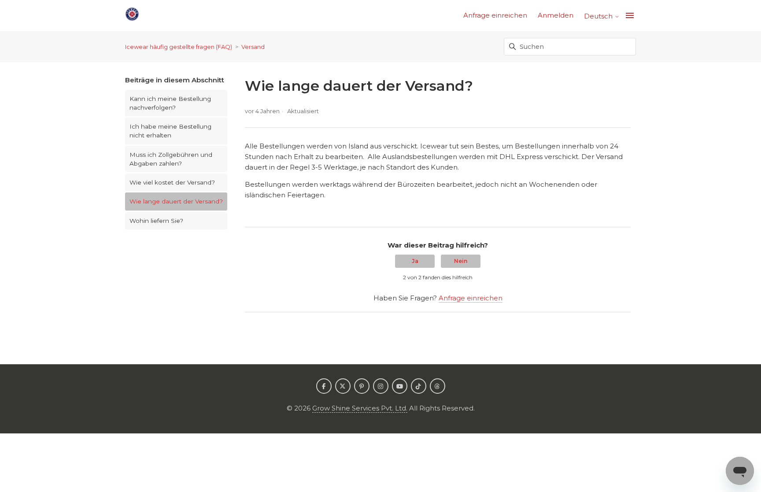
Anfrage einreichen (495, 15)
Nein (460, 261)
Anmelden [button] (555, 15)
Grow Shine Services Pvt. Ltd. (359, 408)
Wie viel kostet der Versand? (172, 182)
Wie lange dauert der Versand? (176, 201)
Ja (415, 261)
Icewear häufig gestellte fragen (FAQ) (178, 46)
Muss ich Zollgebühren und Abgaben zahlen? (170, 159)
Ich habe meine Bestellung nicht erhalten (170, 131)
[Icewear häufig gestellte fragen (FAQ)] (132, 15)
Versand (253, 46)
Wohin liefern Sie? (156, 220)
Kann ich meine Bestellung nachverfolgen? (170, 103)
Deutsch (599, 16)
